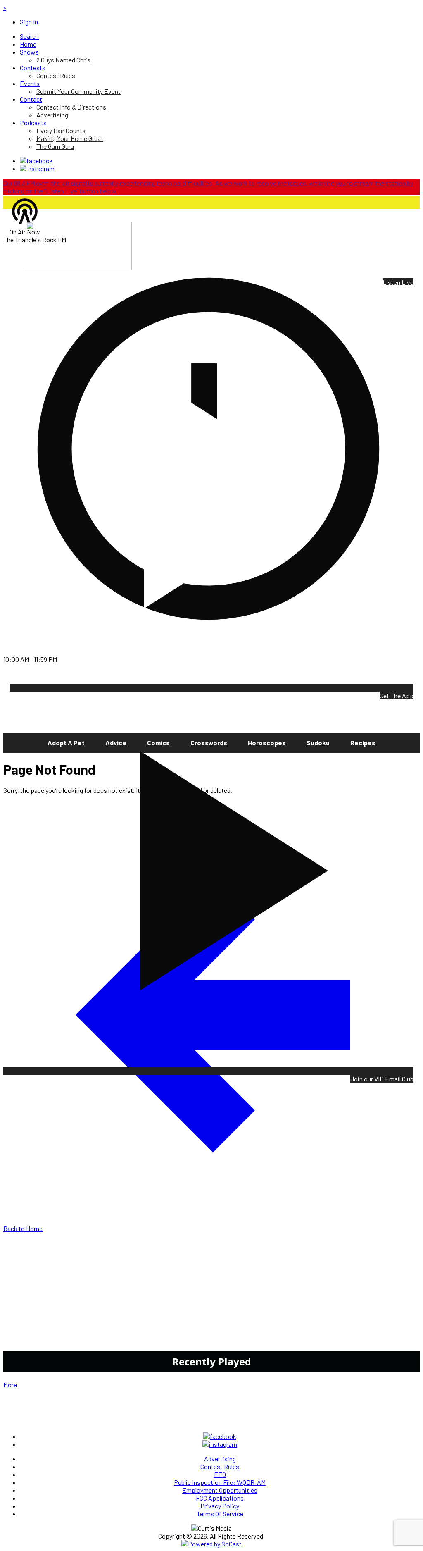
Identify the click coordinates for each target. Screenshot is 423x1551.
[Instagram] (37, 168)
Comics (158, 743)
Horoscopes (267, 743)
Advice (115, 743)
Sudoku (318, 743)
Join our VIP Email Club (381, 1079)
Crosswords (208, 743)
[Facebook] (36, 161)
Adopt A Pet (66, 743)
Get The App (396, 695)
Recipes (362, 743)
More (10, 1385)
